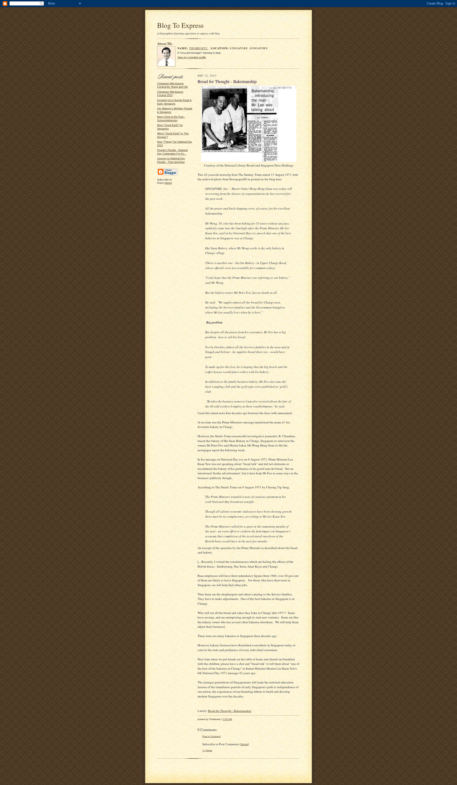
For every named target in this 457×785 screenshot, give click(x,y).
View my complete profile (191, 57)
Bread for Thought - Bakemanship (229, 711)
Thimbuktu (199, 48)
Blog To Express (180, 25)
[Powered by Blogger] (167, 174)
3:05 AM (227, 719)
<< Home (207, 750)
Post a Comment (211, 736)
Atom (168, 183)
